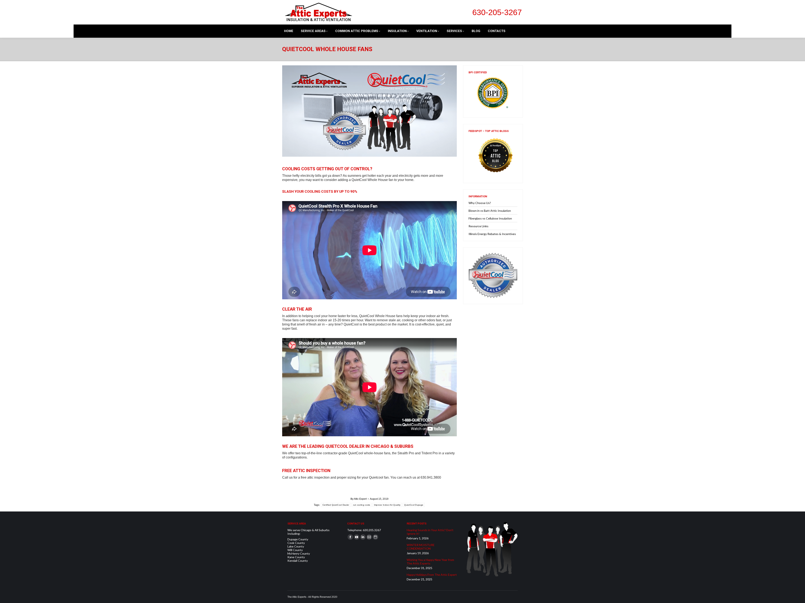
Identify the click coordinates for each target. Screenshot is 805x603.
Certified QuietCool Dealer (335, 505)
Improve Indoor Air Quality (387, 505)
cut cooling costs (361, 505)
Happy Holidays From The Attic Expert (432, 574)
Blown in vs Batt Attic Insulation (490, 210)
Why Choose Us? (480, 203)
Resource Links (478, 226)
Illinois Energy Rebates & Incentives (492, 234)
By (359, 498)
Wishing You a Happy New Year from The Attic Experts (430, 561)
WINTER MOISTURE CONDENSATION (421, 546)
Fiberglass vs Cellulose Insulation (490, 218)
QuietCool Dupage (413, 505)
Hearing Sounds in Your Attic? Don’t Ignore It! (430, 531)
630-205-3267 (497, 12)
